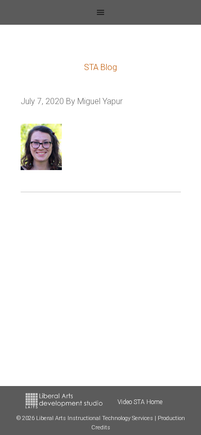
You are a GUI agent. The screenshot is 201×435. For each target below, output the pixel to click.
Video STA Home (140, 402)
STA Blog (100, 67)
